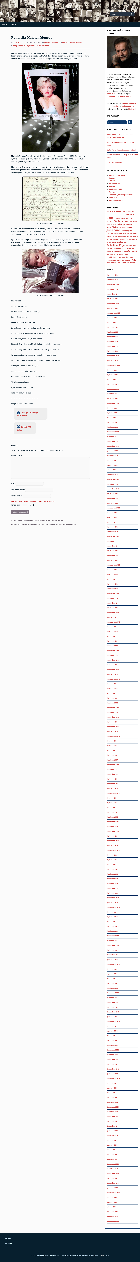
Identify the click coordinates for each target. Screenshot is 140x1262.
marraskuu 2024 (113, 365)
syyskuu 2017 (112, 746)
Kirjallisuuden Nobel (127, 233)
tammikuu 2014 (113, 955)
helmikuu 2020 (112, 608)
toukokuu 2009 (113, 1221)
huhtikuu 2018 (112, 712)
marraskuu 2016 (113, 793)
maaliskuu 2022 (113, 489)
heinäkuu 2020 (112, 584)
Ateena (130, 214)
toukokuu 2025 (113, 337)
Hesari (109, 227)
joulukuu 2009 (112, 1188)
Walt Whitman (43, 46)
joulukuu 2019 (112, 617)
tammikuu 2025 (113, 356)
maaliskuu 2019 (113, 660)
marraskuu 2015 (113, 850)
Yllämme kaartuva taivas (124, 263)
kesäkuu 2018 (112, 703)
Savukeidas (110, 254)
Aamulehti (112, 211)
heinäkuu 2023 (112, 422)
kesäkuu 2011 (112, 1102)
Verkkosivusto (16, 496)
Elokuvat (65, 42)
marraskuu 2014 (113, 907)
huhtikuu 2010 (112, 1169)
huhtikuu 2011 (112, 1112)
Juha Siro (16, 42)
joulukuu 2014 (112, 903)
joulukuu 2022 (112, 451)
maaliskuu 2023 (113, 441)
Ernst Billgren (111, 224)
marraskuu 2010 (113, 1136)
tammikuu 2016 (113, 841)
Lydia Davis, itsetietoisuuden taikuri (121, 150)
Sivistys (112, 192)
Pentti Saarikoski (131, 245)
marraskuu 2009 (113, 1193)
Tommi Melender (122, 257)
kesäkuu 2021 (112, 532)
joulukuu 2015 (112, 846)
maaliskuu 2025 (113, 346)
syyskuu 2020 (112, 574)
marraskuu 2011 (113, 1078)
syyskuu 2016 (112, 803)
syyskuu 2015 (112, 860)
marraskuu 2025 (113, 313)
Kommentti (16, 456)
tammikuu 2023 (113, 446)
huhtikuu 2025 (112, 342)
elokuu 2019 (111, 636)
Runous (79, 42)
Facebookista (112, 96)
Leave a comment (51, 42)
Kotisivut (13, 24)
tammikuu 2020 (113, 613)
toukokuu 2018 (113, 708)
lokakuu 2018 (112, 684)
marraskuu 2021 (113, 508)
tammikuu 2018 (113, 727)
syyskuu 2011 (112, 1088)
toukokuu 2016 (113, 822)
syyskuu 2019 (112, 632)
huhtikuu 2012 (112, 1055)
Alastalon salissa (112, 215)
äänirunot (132, 109)
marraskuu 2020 (113, 565)
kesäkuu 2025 (112, 332)
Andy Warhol (18, 46)
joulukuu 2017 (112, 731)
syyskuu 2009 (112, 1202)
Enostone (133, 221)
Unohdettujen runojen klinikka (121, 195)
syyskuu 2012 (112, 1031)
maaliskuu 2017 (113, 774)
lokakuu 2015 (112, 855)
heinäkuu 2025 (112, 327)
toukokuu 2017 (113, 765)
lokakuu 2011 (112, 1083)
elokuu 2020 (111, 579)
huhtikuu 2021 (112, 541)
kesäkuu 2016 (112, 817)
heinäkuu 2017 (112, 755)
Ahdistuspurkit (128, 106)
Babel (110, 218)
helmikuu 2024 (112, 399)
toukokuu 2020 (113, 593)
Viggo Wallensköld (118, 260)
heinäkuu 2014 (112, 926)
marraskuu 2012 (113, 1021)
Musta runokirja (114, 242)
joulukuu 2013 (112, 960)
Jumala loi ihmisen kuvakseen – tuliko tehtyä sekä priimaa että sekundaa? (44, 524)
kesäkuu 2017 (112, 760)
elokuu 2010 (111, 1150)
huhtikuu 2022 (112, 484)
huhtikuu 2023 (112, 437)
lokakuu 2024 (112, 370)
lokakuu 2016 (112, 798)
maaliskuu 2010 (113, 1174)
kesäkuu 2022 (112, 475)
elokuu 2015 (111, 865)
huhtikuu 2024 (112, 394)
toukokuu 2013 (113, 993)
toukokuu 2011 (113, 1107)
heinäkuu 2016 (112, 812)
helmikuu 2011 (112, 1121)
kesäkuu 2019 (112, 646)
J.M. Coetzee (120, 227)
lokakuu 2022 (112, 460)
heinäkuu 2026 (112, 275)
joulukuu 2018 (112, 674)
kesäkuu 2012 (112, 1045)
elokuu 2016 (111, 808)
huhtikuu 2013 (112, 998)
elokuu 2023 (111, 418)
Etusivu (4, 24)
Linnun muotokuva (118, 236)
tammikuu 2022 (113, 498)
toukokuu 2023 (113, 432)
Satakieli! (132, 251)
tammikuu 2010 (113, 1183)
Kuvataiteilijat (114, 197)
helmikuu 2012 (112, 1064)
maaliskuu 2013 (113, 1002)
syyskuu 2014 (112, 917)
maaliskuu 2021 (113, 546)
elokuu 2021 (111, 522)
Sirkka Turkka (118, 254)
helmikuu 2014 (112, 950)
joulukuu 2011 (112, 1074)
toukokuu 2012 (113, 1050)
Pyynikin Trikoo (112, 248)
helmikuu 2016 (112, 836)
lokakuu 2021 (112, 513)
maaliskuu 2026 (113, 294)
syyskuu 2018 (112, 689)
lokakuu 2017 (112, 741)
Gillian (107, 1255)
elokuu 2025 (111, 323)
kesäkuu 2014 (112, 931)
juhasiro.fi (111, 94)
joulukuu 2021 (112, 503)
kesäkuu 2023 (112, 427)
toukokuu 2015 (113, 879)
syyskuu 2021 (112, 517)
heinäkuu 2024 (112, 384)
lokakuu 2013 (112, 969)
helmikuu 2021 (112, 551)
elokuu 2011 (111, 1093)
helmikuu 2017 (112, 779)
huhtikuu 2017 (112, 769)
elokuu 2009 (111, 1207)
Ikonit (72, 42)
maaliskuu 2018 (113, 717)
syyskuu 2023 (112, 413)
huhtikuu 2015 (112, 884)
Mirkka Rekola (133, 239)
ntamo (125, 242)
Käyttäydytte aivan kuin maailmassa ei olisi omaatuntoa (38, 521)
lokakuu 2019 (112, 627)
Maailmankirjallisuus (117, 189)
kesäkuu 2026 (112, 280)
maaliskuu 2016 (113, 831)
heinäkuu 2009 (112, 1212)
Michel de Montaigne (113, 239)
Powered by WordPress (90, 1255)
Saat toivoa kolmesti (121, 251)
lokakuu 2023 (112, 408)
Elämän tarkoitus (121, 221)
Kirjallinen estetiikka (117, 200)
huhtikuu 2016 (112, 827)
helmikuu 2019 (112, 665)
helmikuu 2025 (112, 351)
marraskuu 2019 (113, 622)
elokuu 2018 (111, 693)
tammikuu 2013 (113, 1012)
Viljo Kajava (127, 260)
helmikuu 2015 (112, 893)
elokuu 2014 (111, 922)
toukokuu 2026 (113, 284)
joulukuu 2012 (112, 1017)
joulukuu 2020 (112, 560)
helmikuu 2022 (112, 494)
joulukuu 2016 (112, 788)
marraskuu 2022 (113, 456)
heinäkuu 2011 (112, 1097)
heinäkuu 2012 (112, 1040)
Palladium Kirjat (116, 245)
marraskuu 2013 (113, 964)
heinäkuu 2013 (112, 983)
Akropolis (131, 212)
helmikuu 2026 (112, 299)
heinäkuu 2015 (112, 869)
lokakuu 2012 (112, 1026)
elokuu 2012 (111, 1036)
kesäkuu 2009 (112, 1216)
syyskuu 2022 (112, 465)
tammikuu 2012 (113, 1069)
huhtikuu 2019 (112, 655)
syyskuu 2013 (112, 974)
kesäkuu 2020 (112, 589)
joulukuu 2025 (112, 308)
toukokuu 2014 (113, 936)
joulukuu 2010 (112, 1131)
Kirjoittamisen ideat (117, 175)
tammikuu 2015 (113, 898)
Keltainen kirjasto (113, 233)
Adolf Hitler (122, 212)
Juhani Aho (128, 227)
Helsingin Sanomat (125, 224)
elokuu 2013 (111, 979)
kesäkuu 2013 (112, 988)
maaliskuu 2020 (113, 603)
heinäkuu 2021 (112, 527)
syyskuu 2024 (112, 375)
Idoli (114, 227)
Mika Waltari (124, 239)
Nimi (13, 484)
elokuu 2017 (111, 750)
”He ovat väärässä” (115, 162)
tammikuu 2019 (113, 670)
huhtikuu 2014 (112, 941)
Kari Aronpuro (126, 231)
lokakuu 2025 (112, 318)
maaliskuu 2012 (113, 1059)
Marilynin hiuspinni (131, 236)
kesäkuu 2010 (112, 1159)
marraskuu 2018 (113, 679)
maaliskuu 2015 (113, 888)
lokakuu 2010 (112, 1140)
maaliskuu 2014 (113, 945)
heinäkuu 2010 (112, 1155)
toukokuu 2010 (113, 1164)
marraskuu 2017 (113, 736)
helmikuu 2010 (112, 1178)
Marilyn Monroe (30, 46)
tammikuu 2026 (113, 304)
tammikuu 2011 (113, 1126)
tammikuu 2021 (113, 555)
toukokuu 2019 (113, 651)
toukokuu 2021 (113, 536)
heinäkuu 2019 (112, 641)
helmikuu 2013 (112, 1007)
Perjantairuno (114, 184)
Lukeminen (113, 181)
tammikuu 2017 (113, 784)
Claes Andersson (121, 218)
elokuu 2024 (111, 380)
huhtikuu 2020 (112, 598)
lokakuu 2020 (112, 570)
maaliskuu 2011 (113, 1117)
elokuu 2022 (111, 470)
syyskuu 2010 (112, 1145)
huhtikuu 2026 (112, 289)
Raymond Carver (124, 248)
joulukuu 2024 (112, 361)
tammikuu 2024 (113, 403)
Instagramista (125, 96)
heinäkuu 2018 (112, 698)
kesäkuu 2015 (112, 874)
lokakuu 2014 (112, 912)
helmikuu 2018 (112, 722)
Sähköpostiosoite (18, 490)
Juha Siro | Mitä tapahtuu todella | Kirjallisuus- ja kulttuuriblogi (58, 1255)
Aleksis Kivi (122, 215)
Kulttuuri (112, 186)
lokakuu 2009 (112, 1197)
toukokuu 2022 (113, 479)
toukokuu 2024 (113, 389)
